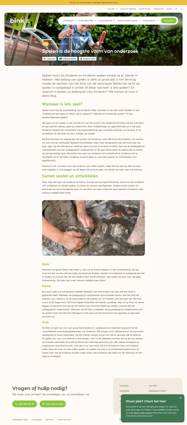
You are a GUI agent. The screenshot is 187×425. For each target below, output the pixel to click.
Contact (169, 9)
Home (44, 37)
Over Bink (111, 9)
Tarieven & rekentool (128, 9)
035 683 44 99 (26, 404)
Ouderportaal (158, 9)
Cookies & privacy (64, 420)
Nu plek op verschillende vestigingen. (93, 3)
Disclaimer (49, 420)
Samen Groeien (149, 21)
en (176, 9)
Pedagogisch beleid (157, 391)
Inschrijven (169, 21)
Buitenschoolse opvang (128, 21)
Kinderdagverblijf (86, 21)
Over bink (153, 386)
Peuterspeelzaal (105, 21)
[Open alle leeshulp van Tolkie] (100, 58)
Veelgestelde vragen (19, 420)
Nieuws (52, 37)
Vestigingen (68, 21)
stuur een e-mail (54, 404)
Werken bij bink (144, 9)
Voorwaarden (37, 420)
